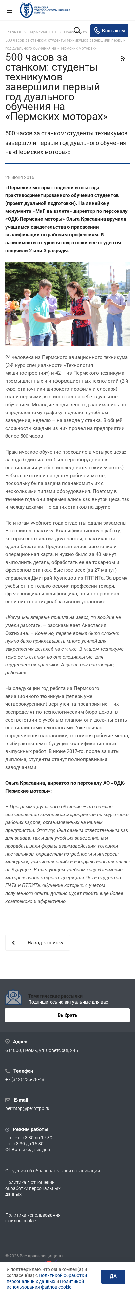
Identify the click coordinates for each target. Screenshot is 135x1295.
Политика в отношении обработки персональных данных (33, 1188)
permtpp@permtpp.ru (27, 1108)
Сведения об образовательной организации (52, 1170)
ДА (113, 1276)
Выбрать (67, 1015)
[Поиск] (77, 31)
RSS (123, 58)
